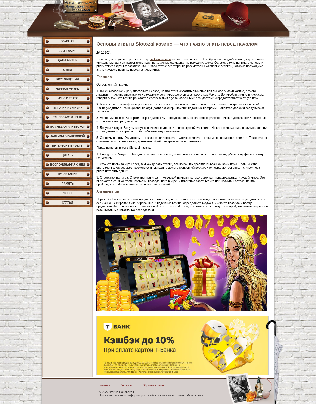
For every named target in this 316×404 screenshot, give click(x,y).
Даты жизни (67, 60)
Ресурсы (126, 385)
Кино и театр (68, 98)
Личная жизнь (67, 88)
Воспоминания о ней (67, 164)
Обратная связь (154, 385)
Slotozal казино (160, 59)
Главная (67, 41)
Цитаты (68, 155)
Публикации (67, 174)
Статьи (67, 202)
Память (68, 183)
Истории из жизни (68, 107)
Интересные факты (67, 145)
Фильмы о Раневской (67, 136)
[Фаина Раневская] (158, 18)
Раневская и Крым (67, 117)
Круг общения (67, 79)
